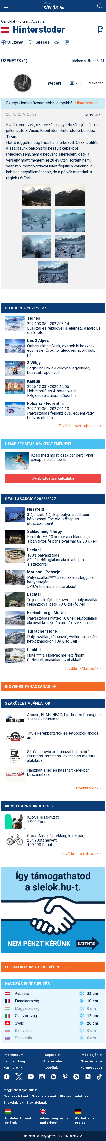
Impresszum (13, 1055)
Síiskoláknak (13, 1102)
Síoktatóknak (37, 1102)
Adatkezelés (53, 1061)
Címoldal (8, 21)
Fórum (23, 21)
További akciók (87, 788)
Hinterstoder (86, 103)
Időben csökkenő (85, 61)
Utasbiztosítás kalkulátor (53, 478)
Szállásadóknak (16, 1096)
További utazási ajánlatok (79, 426)
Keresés (100, 6)
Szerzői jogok (91, 1061)
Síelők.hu (53, 6)
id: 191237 (92, 115)
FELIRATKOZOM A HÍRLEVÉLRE (33, 967)
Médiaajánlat (92, 1055)
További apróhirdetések (81, 854)
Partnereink (13, 1067)
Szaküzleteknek (44, 1096)
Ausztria (38, 21)
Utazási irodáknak (74, 1096)
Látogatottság (14, 1061)
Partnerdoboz (91, 1067)
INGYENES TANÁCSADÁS (28, 686)
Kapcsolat (52, 1055)
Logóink (51, 1067)
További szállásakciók (82, 669)
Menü (6, 6)
